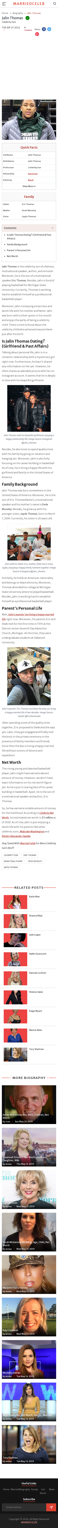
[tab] (29, 228)
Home (6, 1489)
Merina (9, 1164)
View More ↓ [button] (29, 186)
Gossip (34, 1489)
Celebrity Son (11, 855)
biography (18, 13)
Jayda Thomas (11, 867)
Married (15, 1489)
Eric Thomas (30, 855)
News (52, 1489)
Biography (24, 1489)
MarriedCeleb (29, 4)
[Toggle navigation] (5, 4)
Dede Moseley (35, 861)
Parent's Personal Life (18, 250)
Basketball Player (13, 861)
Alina (8, 1122)
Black (30, 180)
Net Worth (12, 256)
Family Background (17, 244)
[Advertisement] (29, 68)
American (33, 173)
